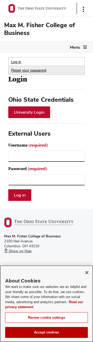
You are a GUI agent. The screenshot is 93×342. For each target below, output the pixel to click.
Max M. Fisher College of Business (39, 29)
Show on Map (20, 251)
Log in (16, 61)
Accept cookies (46, 332)
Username (28, 145)
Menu (75, 47)
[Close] (86, 272)
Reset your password (28, 70)
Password (27, 168)
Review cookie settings (46, 317)
